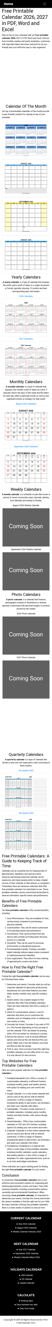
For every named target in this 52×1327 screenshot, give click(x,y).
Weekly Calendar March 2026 (27, 1257)
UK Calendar (27, 1279)
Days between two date (27, 1304)
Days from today (27, 1308)
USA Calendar (27, 1275)
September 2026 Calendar (26, 1253)
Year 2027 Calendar (26, 1249)
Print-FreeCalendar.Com (33, 1321)
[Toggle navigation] (44, 4)
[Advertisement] (26, 77)
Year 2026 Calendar (26, 1224)
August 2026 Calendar (27, 1228)
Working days (27, 1301)
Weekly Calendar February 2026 (27, 1231)
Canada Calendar (27, 1283)
